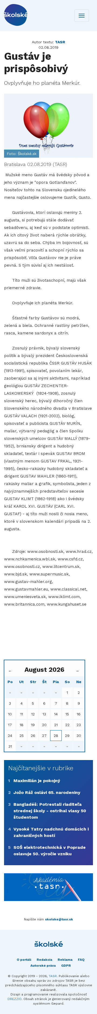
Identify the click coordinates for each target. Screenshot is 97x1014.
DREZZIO (15, 999)
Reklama (65, 960)
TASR (53, 976)
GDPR (66, 965)
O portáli (24, 960)
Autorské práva (43, 965)
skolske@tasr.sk (59, 919)
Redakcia (44, 960)
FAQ (81, 960)
